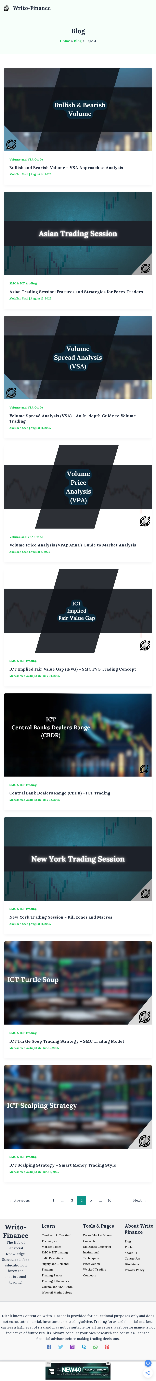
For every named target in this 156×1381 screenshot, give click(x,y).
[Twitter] (60, 1346)
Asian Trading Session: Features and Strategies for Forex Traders (76, 291)
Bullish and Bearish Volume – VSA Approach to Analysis (66, 167)
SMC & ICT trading (23, 283)
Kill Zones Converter (97, 1247)
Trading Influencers (55, 1281)
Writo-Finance (32, 8)
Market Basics (51, 1247)
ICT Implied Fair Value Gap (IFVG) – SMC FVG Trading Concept (72, 669)
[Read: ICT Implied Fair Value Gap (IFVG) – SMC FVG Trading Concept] (78, 610)
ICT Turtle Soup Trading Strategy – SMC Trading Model (66, 1041)
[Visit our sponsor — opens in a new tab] (78, 1371)
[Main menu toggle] (147, 8)
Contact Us (132, 1258)
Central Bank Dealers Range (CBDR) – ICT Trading (59, 792)
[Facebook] (49, 1346)
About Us (131, 1253)
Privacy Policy (134, 1270)
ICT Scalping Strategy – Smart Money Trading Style (62, 1165)
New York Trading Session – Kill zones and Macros (60, 917)
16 (110, 1200)
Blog (128, 1241)
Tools (128, 1247)
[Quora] (83, 1346)
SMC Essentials (52, 1258)
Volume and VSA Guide (26, 159)
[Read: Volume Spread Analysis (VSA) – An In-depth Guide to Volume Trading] (78, 357)
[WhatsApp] (95, 1346)
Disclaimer (132, 1264)
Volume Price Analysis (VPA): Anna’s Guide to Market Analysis (72, 544)
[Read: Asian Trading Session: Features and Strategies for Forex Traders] (78, 233)
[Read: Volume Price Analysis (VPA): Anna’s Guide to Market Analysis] (78, 486)
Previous (20, 1200)
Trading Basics (52, 1275)
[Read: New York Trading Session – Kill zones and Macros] (78, 858)
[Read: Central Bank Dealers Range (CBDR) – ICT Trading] (78, 734)
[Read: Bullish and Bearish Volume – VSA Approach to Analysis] (78, 109)
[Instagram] (72, 1346)
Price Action (91, 1264)
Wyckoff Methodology (57, 1292)
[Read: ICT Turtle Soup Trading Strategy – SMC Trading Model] (78, 982)
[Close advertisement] (108, 1362)
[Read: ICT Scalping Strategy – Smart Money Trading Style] (78, 1106)
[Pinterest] (107, 1346)
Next (139, 1200)
